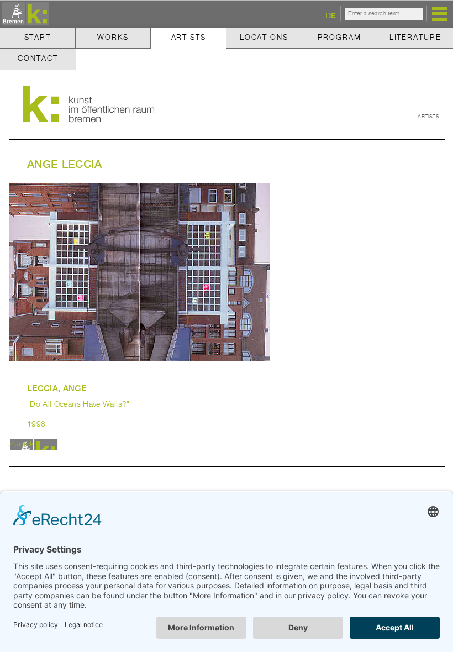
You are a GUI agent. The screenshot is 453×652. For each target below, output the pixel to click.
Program (339, 37)
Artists (188, 37)
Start (37, 37)
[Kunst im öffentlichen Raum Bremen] (24, 15)
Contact (37, 58)
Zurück (21, 444)
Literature (415, 37)
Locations (264, 37)
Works (112, 37)
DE (330, 15)
